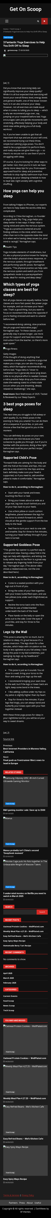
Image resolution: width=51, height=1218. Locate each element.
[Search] (38, 21)
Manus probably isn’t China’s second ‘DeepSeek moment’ (25, 832)
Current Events (10, 996)
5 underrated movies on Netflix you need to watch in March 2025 (25, 875)
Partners (13, 1202)
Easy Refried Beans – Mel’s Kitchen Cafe (22, 936)
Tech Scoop (8, 37)
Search (8, 907)
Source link (8, 739)
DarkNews (41, 1208)
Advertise (44, 21)
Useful (38, 1202)
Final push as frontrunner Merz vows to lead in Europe (23, 760)
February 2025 (9, 982)
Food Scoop (8, 1001)
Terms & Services (11, 1195)
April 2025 (7, 973)
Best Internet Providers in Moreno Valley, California (25, 748)
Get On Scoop (25, 9)
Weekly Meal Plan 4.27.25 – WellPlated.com (23, 931)
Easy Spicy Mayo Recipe (14, 941)
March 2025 (8, 978)
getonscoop (12, 50)
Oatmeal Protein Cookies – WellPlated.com (23, 926)
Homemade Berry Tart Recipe (17, 945)
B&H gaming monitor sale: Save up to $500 (25, 791)
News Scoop (9, 1005)
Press (22, 1202)
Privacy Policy (28, 1195)
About (30, 1202)
